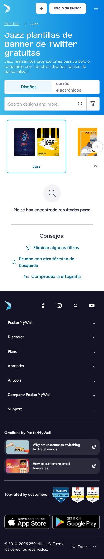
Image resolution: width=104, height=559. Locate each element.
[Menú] (96, 8)
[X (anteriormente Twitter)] (75, 305)
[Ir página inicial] (6, 8)
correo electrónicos (68, 86)
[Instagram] (59, 305)
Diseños (28, 86)
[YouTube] (91, 305)
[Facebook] (43, 305)
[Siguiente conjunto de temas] (97, 146)
